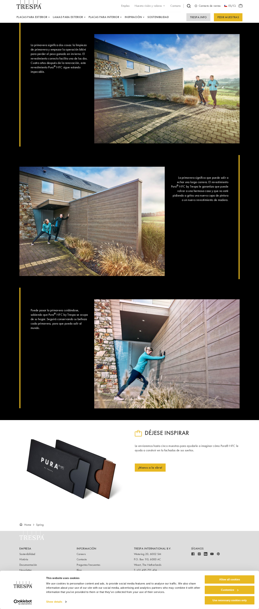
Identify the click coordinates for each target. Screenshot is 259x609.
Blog (79, 570)
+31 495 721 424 (147, 570)
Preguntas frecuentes (88, 564)
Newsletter (25, 570)
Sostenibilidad (27, 554)
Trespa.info (198, 17)
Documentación (28, 564)
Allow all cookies (229, 579)
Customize (227, 589)
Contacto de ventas (210, 5)
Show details (54, 601)
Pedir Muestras (228, 17)
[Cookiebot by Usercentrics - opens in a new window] (22, 602)
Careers (81, 554)
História (23, 559)
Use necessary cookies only (229, 600)
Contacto (82, 559)
